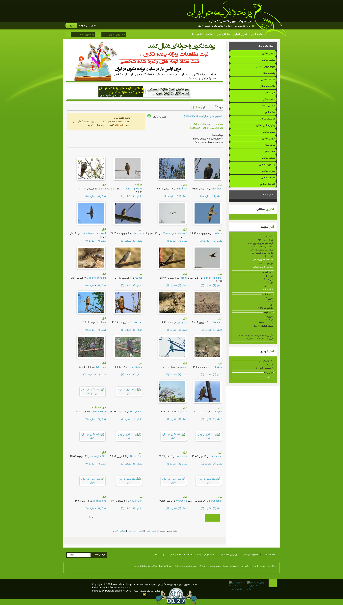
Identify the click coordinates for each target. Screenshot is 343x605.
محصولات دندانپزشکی (185, 566)
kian (103, 322)
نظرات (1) (126, 330)
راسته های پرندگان (265, 46)
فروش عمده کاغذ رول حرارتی (213, 566)
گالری (228, 26)
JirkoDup (268, 289)
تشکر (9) (101, 241)
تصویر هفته (268, 194)
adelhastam (99, 501)
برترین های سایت (265, 376)
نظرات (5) (125, 419)
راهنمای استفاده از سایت (180, 554)
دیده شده (131, 530)
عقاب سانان (217, 26)
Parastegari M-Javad (175, 233)
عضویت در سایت (88, 25)
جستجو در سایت (206, 554)
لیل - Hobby (99, 408)
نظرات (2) (204, 241)
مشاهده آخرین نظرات (263, 267)
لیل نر (183, 185)
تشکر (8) (217, 508)
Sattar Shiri (136, 456)
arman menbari (213, 278)
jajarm (183, 411)
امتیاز (141, 530)
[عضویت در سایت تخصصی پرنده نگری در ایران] (144, 98)
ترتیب (155, 530)
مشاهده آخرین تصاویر (262, 259)
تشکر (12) (217, 241)
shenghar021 (98, 456)
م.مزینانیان (216, 367)
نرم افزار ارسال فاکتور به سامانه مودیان (152, 566)
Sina (103, 188)
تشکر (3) (182, 374)
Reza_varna (136, 411)
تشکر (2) (137, 241)
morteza (217, 233)
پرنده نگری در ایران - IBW (237, 18)
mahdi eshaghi (97, 278)
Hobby (138, 185)
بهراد (184, 367)
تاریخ (147, 530)
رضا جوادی (182, 322)
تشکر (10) (181, 196)
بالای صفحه (273, 583)
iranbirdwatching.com (124, 584)
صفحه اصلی (269, 554)
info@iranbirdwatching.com (115, 587)
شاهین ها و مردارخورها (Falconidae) (203, 116)
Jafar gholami (133, 188)
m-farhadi (217, 188)
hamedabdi (216, 456)
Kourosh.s (181, 456)
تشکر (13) (137, 419)
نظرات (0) (204, 196)
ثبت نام (119, 125)
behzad (138, 233)
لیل (199, 26)
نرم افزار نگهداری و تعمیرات (244, 566)
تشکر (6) (137, 330)
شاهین (207, 26)
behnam (217, 322)
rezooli (183, 278)
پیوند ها (159, 554)
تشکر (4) (182, 241)
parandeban (215, 501)
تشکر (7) (101, 330)
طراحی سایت (153, 591)
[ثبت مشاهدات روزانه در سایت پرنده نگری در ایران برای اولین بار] (145, 80)
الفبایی (115, 530)
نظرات (123, 530)
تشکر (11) (217, 196)
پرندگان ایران (212, 107)
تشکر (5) (137, 196)
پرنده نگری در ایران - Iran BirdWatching (77, 580)
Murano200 (99, 411)
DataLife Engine (113, 591)
